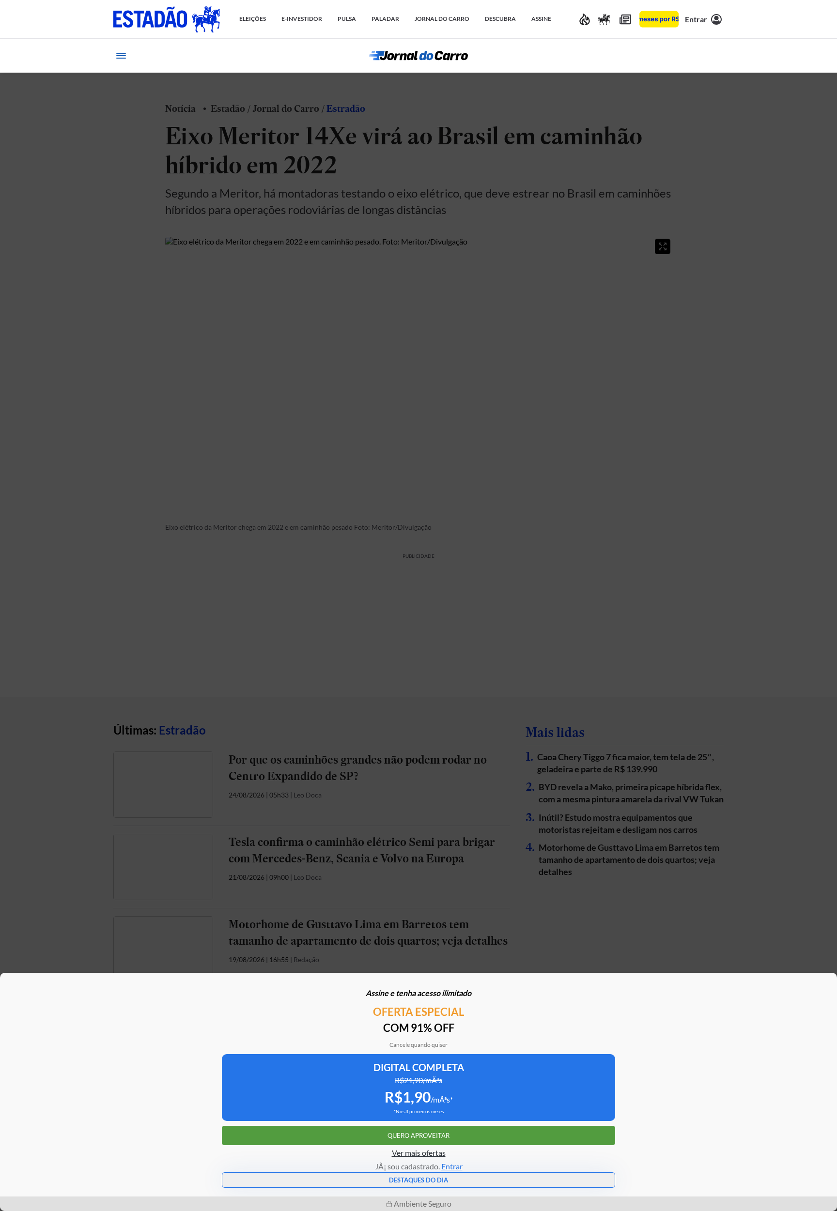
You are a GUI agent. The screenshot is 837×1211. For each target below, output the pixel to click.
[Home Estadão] (166, 19)
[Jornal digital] (625, 19)
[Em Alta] (584, 19)
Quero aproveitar (419, 1135)
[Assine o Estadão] (659, 19)
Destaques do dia (418, 1180)
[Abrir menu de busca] (716, 55)
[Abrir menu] (121, 55)
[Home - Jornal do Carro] (418, 55)
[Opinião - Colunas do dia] (604, 19)
